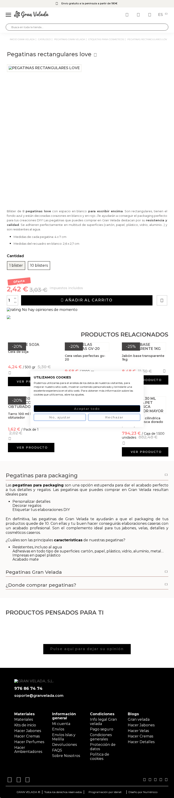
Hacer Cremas (27, 736)
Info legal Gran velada (103, 721)
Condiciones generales (101, 737)
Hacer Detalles (141, 742)
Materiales (23, 719)
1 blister (16, 266)
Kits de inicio (25, 725)
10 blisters (39, 266)
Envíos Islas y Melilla (63, 737)
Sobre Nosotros (66, 756)
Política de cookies (99, 756)
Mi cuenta (61, 724)
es (161, 15)
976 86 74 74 (28, 688)
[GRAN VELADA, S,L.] (31, 15)
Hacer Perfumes (29, 742)
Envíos (58, 729)
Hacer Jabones (27, 731)
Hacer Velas (138, 731)
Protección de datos (103, 746)
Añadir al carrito (88, 300)
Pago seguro (101, 729)
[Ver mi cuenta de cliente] (138, 14)
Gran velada (139, 719)
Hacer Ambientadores (28, 749)
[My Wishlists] (127, 14)
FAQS (57, 750)
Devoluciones (64, 744)
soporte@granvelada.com (38, 696)
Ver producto (146, 380)
